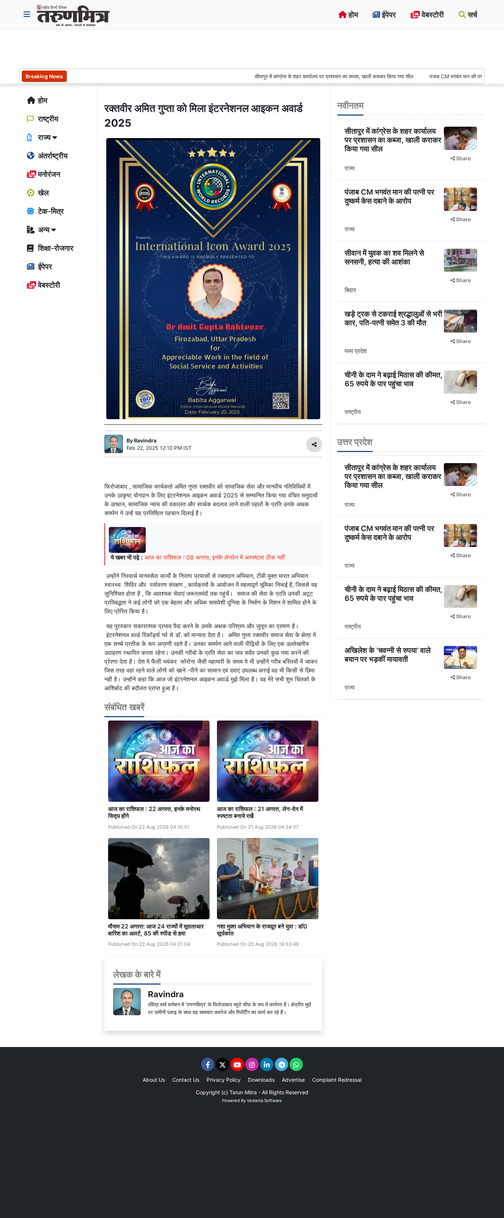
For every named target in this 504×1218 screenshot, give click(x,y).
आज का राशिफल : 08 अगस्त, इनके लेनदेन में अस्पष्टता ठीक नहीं (215, 557)
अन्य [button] (43, 229)
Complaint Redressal (337, 1080)
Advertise (293, 1080)
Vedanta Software (264, 1100)
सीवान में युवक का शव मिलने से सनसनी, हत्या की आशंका (384, 257)
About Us (154, 1080)
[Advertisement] (154, 48)
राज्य (350, 168)
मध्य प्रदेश (356, 351)
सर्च (471, 14)
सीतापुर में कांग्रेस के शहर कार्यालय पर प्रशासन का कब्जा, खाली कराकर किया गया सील (306, 76)
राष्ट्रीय (47, 118)
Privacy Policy (224, 1080)
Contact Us (185, 1080)
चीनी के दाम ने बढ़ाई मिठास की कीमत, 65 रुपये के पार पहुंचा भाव (393, 379)
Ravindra (166, 994)
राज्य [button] (44, 137)
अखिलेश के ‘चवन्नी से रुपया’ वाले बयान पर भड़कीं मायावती (388, 655)
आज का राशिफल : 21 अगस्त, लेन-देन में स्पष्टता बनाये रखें (260, 812)
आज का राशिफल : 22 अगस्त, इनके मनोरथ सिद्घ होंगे (154, 812)
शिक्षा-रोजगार (54, 248)
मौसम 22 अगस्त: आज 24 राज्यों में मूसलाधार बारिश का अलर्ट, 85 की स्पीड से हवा (156, 930)
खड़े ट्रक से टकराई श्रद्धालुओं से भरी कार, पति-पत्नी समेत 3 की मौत (393, 318)
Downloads (261, 1080)
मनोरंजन (48, 174)
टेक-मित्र (50, 211)
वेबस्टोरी (432, 14)
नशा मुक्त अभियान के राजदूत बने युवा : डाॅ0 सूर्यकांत (262, 930)
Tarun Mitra (243, 1092)
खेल (42, 192)
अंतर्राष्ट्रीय (52, 155)
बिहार (350, 290)
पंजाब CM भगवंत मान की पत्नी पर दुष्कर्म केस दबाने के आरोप (389, 196)
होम (352, 14)
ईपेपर (388, 14)
